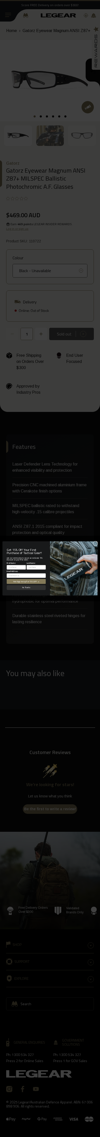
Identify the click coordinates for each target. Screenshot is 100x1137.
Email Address (12, 571)
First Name (11, 563)
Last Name (31, 563)
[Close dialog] (95, 543)
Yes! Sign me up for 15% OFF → (26, 581)
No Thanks (26, 587)
